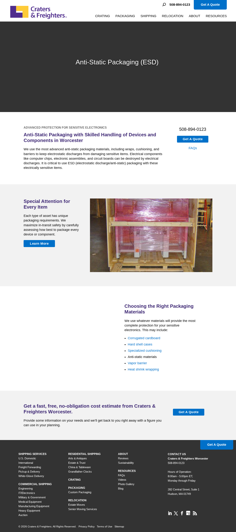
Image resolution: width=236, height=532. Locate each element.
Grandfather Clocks (80, 471)
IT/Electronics (26, 492)
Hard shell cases (140, 344)
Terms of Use (104, 526)
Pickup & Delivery (29, 471)
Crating (102, 16)
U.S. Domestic (27, 458)
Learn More (39, 243)
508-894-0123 (179, 4)
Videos (122, 479)
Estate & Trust (76, 462)
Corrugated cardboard (144, 338)
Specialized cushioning (145, 350)
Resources (216, 16)
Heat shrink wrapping (143, 369)
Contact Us (177, 454)
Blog (120, 488)
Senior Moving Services (82, 509)
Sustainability (126, 462)
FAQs (193, 148)
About (194, 16)
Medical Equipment (29, 501)
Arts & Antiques (77, 458)
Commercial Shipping (35, 484)
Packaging (125, 16)
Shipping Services (32, 453)
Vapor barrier (137, 363)
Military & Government (32, 497)
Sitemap (119, 526)
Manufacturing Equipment (33, 506)
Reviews (123, 458)
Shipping (148, 16)
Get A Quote (210, 4)
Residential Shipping (84, 453)
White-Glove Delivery (31, 476)
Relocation (172, 16)
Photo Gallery (126, 484)
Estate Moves (76, 504)
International (25, 462)
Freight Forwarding (29, 467)
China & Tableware (79, 467)
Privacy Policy (87, 526)
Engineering (25, 488)
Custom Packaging (79, 492)
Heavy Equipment (29, 510)
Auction (22, 515)
